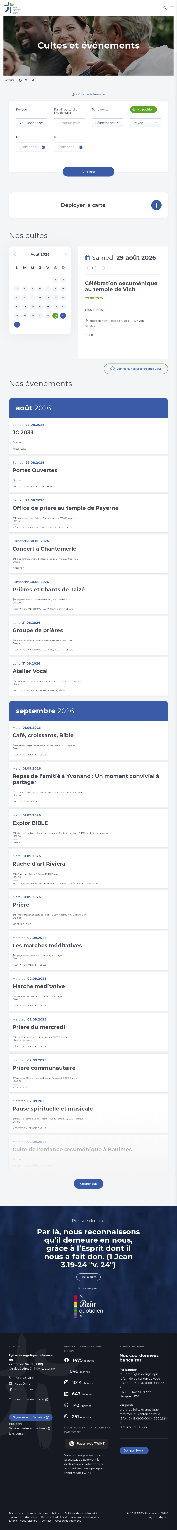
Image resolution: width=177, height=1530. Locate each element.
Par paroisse (100, 109)
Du (18, 137)
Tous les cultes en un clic (26, 1399)
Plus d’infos (94, 310)
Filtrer (91, 171)
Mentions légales (37, 1513)
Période (21, 109)
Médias (56, 1513)
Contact (46, 1520)
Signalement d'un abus (29, 1417)
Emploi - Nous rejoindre (23, 1520)
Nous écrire (22, 1383)
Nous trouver (24, 1389)
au (56, 137)
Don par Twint (134, 1450)
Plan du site (16, 1513)
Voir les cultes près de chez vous (139, 368)
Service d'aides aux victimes (28, 1428)
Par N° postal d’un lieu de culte (66, 111)
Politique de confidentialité (81, 1513)
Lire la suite (88, 1277)
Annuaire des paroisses (85, 1517)
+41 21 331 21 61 (24, 1377)
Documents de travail (54, 1517)
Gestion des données (68, 1520)
